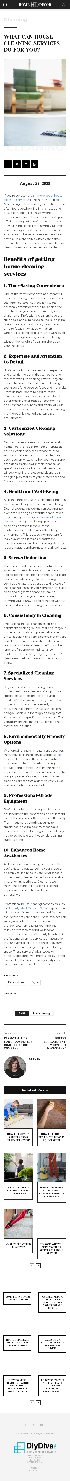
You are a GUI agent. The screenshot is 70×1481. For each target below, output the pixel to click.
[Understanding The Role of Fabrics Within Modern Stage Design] (52, 1286)
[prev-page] (32, 1265)
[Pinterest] (26, 164)
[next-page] (38, 1265)
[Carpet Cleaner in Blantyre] (18, 1223)
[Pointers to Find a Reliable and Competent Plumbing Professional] (52, 1369)
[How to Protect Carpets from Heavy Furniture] (18, 1113)
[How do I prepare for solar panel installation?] (17, 1329)
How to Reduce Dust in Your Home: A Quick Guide (51, 1137)
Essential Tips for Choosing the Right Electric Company (18, 1043)
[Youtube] (41, 1425)
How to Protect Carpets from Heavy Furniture (18, 1137)
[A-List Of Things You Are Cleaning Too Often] (18, 1167)
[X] (17, 164)
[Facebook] (8, 164)
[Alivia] (15, 1067)
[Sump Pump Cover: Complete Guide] (17, 1286)
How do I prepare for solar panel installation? (17, 1343)
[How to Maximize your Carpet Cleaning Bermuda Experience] (51, 1167)
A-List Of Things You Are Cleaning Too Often (18, 1190)
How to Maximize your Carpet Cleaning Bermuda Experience (51, 1192)
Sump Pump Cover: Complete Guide (17, 1298)
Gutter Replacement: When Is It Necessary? (55, 1043)
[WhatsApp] (34, 164)
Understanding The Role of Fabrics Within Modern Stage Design (52, 1302)
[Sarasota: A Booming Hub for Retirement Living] (52, 1329)
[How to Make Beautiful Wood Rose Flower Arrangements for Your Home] (17, 1369)
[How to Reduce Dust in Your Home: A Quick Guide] (51, 1113)
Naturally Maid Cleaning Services (30, 908)
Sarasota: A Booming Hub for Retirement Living (52, 1344)
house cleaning (41, 1013)
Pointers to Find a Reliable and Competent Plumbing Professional (52, 1386)
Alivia (34, 1059)
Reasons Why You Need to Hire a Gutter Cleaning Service (51, 1249)
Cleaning (15, 19)
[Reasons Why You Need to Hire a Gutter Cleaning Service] (51, 1223)
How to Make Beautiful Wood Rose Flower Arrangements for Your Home (17, 1386)
